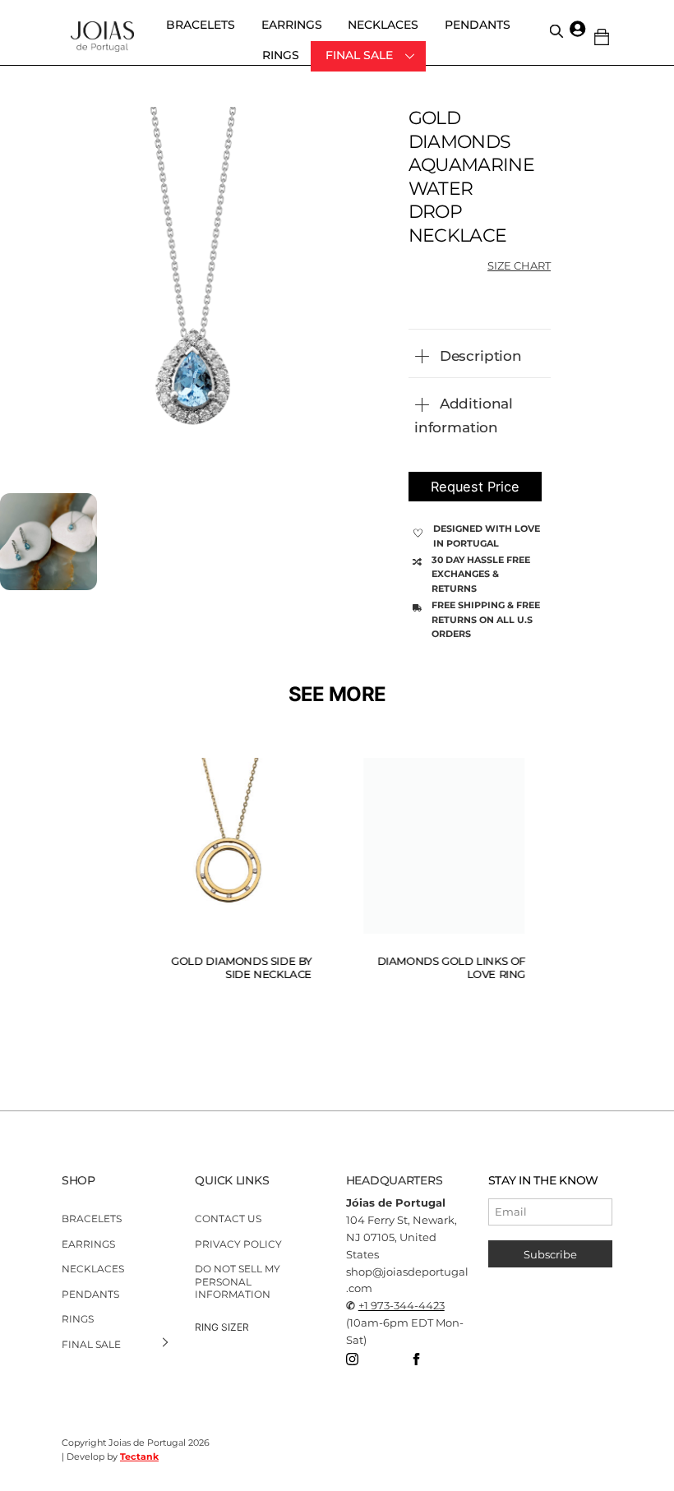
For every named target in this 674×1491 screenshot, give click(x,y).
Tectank (139, 1456)
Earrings (291, 24)
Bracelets (200, 24)
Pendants (477, 24)
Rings (280, 55)
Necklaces (383, 24)
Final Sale (359, 55)
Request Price (475, 486)
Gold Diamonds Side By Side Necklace (236, 967)
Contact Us (228, 1218)
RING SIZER (222, 1327)
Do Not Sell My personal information (237, 1281)
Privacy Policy (238, 1244)
